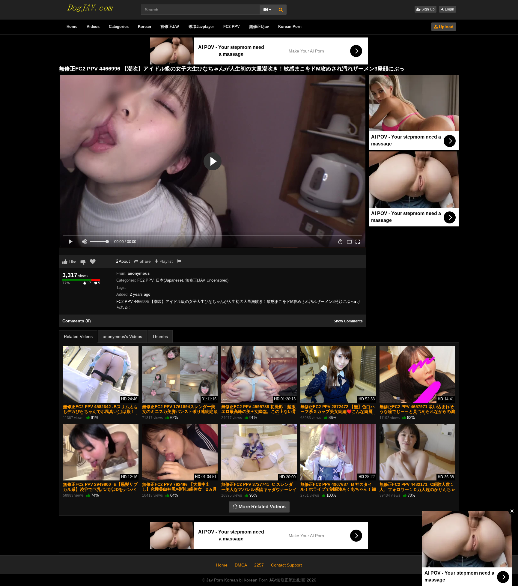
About (124, 261)
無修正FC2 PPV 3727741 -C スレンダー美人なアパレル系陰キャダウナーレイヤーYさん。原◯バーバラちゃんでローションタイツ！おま (259, 491)
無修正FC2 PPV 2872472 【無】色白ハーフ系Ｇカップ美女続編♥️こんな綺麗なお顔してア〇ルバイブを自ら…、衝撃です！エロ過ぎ (338, 414)
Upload (446, 26)
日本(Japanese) (169, 280)
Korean (144, 26)
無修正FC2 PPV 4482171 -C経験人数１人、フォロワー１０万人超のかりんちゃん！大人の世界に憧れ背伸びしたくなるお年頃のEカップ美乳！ (417, 491)
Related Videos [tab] (78, 336)
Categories (119, 26)
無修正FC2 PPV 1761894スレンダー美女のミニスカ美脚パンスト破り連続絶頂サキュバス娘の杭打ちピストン (180, 411)
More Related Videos (261, 506)
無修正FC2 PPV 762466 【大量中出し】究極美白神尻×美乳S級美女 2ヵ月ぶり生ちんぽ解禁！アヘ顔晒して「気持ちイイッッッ (180, 491)
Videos (93, 26)
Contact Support (286, 565)
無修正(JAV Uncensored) (206, 280)
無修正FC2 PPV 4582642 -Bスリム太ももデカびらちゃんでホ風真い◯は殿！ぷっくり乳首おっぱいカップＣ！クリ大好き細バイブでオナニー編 (100, 414)
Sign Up (428, 9)
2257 (259, 565)
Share (144, 261)
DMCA (241, 565)
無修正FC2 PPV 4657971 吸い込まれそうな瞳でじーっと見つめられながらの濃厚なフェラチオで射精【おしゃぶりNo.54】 (417, 414)
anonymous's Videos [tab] (122, 336)
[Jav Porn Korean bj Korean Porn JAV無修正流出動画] (89, 6)
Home (72, 26)
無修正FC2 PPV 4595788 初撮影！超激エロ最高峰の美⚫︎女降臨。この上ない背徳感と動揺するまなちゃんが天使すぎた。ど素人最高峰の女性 (258, 414)
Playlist (165, 261)
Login (449, 9)
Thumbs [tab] (160, 336)
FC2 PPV (231, 26)
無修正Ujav (259, 26)
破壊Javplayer (201, 26)
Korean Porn (290, 26)
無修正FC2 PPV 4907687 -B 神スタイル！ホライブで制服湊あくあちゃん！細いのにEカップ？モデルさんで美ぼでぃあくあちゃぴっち (338, 491)
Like (71, 261)
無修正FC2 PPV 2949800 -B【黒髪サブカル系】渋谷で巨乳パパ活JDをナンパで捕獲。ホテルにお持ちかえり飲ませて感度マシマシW (100, 491)
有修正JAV (169, 26)
